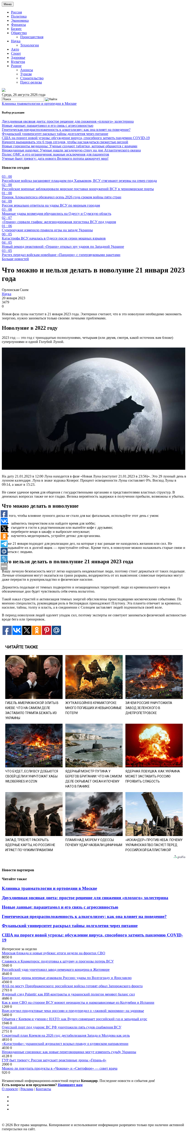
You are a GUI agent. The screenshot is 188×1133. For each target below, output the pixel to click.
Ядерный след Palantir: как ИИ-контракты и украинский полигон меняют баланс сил (68, 994)
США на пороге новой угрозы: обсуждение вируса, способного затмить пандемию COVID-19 (76, 138)
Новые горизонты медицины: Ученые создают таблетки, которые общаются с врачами (69, 146)
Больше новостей (15, 259)
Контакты (43, 1089)
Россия (16, 12)
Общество (19, 33)
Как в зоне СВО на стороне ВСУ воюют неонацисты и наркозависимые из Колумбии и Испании (78, 1002)
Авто (15, 49)
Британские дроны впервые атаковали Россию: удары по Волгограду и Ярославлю (67, 978)
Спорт (16, 53)
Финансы (18, 25)
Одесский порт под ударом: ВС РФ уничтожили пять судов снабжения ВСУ (61, 1027)
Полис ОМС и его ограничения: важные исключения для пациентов (55, 154)
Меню (8, 4)
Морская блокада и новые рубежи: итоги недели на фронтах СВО (53, 953)
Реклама (26, 1089)
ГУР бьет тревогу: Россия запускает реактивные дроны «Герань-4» (54, 1060)
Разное (16, 66)
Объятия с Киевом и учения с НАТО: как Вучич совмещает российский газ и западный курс (74, 1019)
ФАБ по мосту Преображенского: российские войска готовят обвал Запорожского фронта (72, 986)
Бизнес (16, 29)
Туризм (26, 74)
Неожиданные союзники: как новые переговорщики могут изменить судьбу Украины (69, 1052)
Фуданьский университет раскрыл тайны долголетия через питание (55, 134)
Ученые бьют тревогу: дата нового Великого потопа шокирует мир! (55, 158)
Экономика (20, 20)
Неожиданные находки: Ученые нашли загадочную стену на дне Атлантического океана (71, 150)
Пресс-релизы (31, 82)
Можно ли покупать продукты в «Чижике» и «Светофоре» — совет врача (59, 1068)
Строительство (32, 78)
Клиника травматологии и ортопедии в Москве (39, 103)
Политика (19, 16)
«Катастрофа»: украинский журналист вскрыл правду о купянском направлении (65, 1044)
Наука (15, 41)
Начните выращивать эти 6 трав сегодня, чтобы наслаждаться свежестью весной (65, 142)
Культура (18, 62)
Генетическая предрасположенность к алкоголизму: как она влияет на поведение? (66, 130)
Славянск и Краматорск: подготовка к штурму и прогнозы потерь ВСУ (58, 961)
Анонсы (26, 70)
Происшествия (31, 37)
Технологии (29, 45)
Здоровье (18, 57)
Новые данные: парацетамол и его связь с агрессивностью (47, 125)
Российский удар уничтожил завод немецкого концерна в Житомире (56, 969)
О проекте (10, 1089)
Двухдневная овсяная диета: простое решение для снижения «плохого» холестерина (68, 121)
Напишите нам (70, 1085)
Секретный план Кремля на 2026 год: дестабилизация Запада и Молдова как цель (66, 1035)
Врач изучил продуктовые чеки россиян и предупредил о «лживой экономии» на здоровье (73, 1011)
